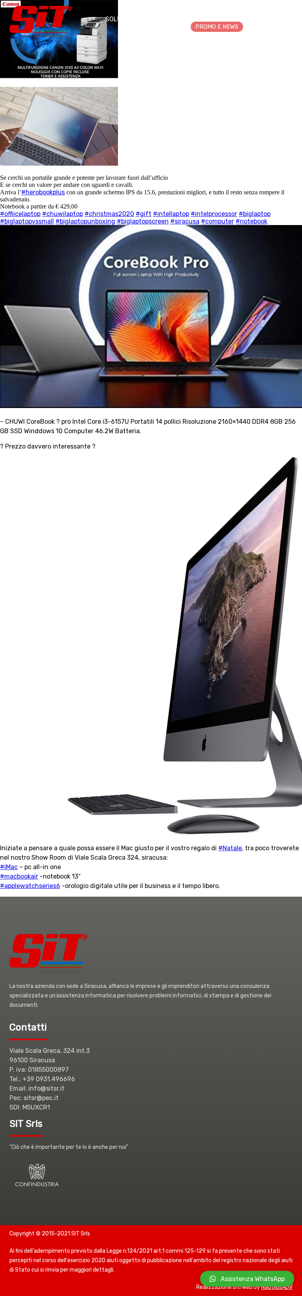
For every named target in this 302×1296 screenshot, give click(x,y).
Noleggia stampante (152, 26)
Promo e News (216, 26)
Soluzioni (121, 19)
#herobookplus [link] (43, 192)
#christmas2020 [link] (109, 214)
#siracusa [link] (184, 221)
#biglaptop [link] (255, 214)
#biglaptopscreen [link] (143, 221)
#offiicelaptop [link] (20, 214)
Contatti (239, 19)
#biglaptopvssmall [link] (27, 221)
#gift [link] (143, 214)
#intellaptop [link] (171, 214)
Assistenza (199, 19)
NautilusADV (277, 1287)
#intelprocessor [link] (214, 214)
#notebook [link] (251, 221)
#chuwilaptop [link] (62, 214)
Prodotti (159, 19)
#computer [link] (217, 221)
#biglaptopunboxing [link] (85, 221)
